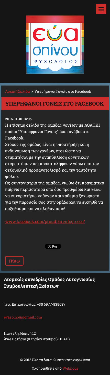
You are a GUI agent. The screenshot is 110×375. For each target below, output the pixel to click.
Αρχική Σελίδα (17, 91)
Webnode (70, 368)
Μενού (101, 9)
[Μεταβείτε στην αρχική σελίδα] (55, 38)
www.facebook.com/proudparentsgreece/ (45, 221)
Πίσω (14, 261)
